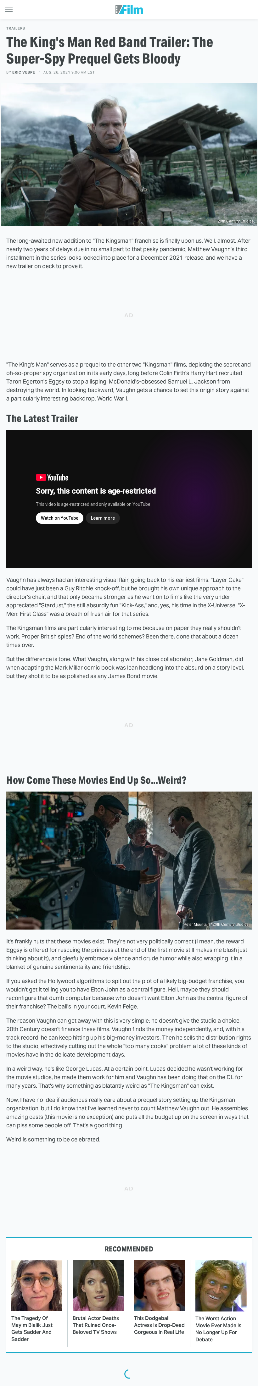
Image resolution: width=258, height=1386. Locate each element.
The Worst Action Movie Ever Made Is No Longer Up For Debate (218, 1329)
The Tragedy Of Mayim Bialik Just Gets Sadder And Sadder (32, 1329)
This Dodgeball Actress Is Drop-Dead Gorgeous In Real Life (159, 1325)
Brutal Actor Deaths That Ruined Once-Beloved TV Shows (96, 1325)
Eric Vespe (23, 72)
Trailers (15, 28)
